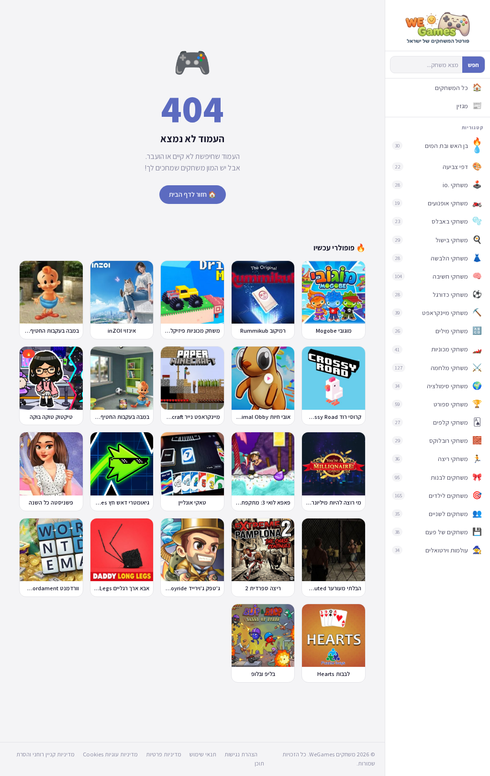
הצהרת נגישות (240, 754)
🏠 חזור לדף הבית (192, 194)
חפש (473, 65)
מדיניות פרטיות (163, 754)
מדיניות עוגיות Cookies (110, 754)
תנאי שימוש (202, 754)
